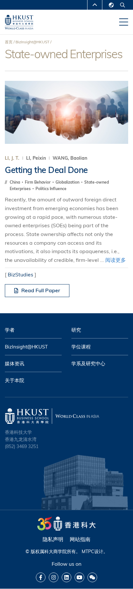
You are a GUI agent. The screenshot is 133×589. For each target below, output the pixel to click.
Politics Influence (51, 188)
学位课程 (81, 347)
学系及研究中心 (88, 363)
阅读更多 (115, 260)
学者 (10, 330)
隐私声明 (53, 539)
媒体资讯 (14, 363)
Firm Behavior (38, 182)
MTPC (88, 551)
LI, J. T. (12, 158)
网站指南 (80, 539)
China (15, 182)
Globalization (68, 182)
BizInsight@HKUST (32, 41)
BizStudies (20, 274)
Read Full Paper (40, 290)
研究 (76, 330)
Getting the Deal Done (46, 170)
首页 (9, 41)
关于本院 (14, 380)
